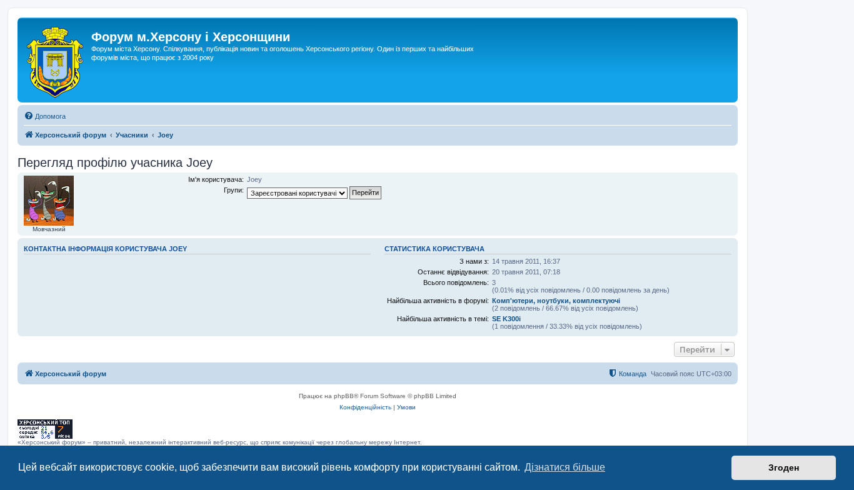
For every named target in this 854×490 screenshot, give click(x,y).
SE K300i (506, 318)
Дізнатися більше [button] (565, 467)
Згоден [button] (783, 467)
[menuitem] (45, 116)
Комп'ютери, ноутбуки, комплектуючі (556, 300)
